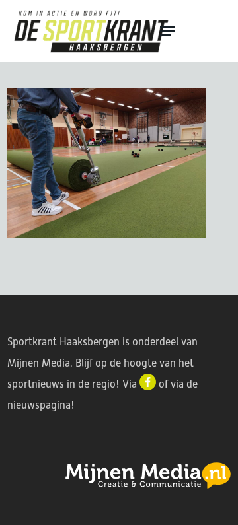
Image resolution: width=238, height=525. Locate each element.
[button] (193, 31)
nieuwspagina (39, 405)
